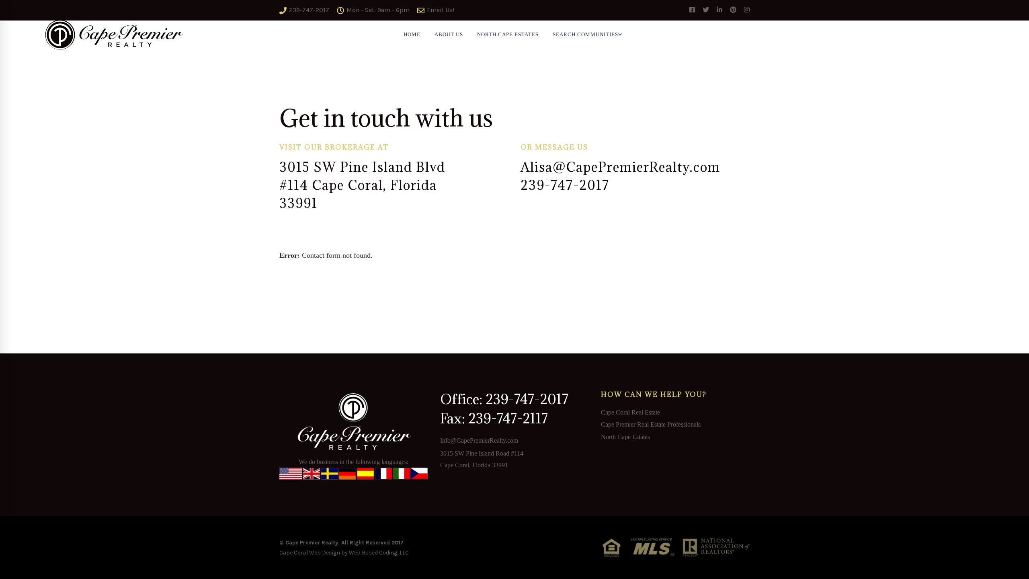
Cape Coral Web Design (309, 552)
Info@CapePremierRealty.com (479, 440)
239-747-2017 (308, 10)
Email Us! (439, 10)
